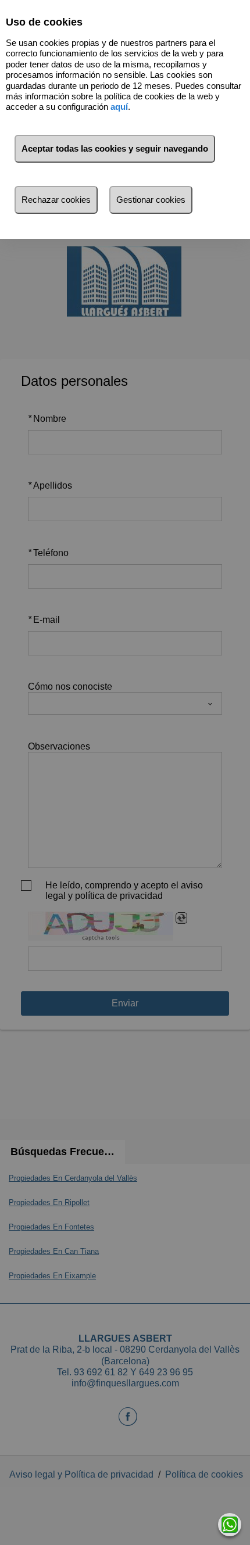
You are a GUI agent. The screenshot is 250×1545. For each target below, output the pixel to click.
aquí (119, 107)
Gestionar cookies (150, 200)
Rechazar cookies (56, 200)
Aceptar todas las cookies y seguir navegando (115, 148)
